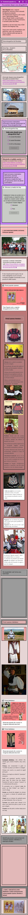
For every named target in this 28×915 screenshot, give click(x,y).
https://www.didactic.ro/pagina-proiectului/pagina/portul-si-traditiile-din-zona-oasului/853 (14, 164)
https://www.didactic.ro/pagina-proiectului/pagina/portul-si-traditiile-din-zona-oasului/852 (14, 265)
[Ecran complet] (26, 1)
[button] (14, 137)
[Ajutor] (23, 1)
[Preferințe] (19, 1)
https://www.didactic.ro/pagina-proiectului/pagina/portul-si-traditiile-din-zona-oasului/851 (14, 82)
